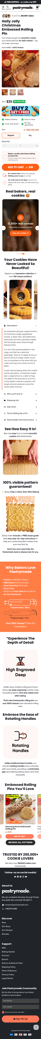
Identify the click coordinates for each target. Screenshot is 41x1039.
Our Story (6, 926)
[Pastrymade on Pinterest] (20, 876)
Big (30, 135)
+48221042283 (9, 909)
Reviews (5, 934)
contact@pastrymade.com (15, 905)
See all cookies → (20, 233)
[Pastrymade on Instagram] (23, 876)
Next (37, 69)
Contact (5, 956)
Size (3, 130)
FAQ (4, 948)
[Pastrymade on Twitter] (15, 876)
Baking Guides (8, 952)
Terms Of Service (9, 971)
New (4, 923)
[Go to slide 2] (18, 253)
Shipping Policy (8, 967)
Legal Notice (7, 978)
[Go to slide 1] (17, 253)
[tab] (20, 325)
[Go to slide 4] (23, 253)
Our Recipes (7, 930)
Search (5, 959)
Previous (7, 297)
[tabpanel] (20, 299)
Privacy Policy (8, 975)
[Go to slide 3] (20, 253)
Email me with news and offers (14, 1012)
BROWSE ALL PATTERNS (20, 842)
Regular (11, 135)
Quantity (6, 142)
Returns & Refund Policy (12, 963)
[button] (20, 157)
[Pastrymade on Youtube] (26, 876)
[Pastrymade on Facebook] (18, 876)
